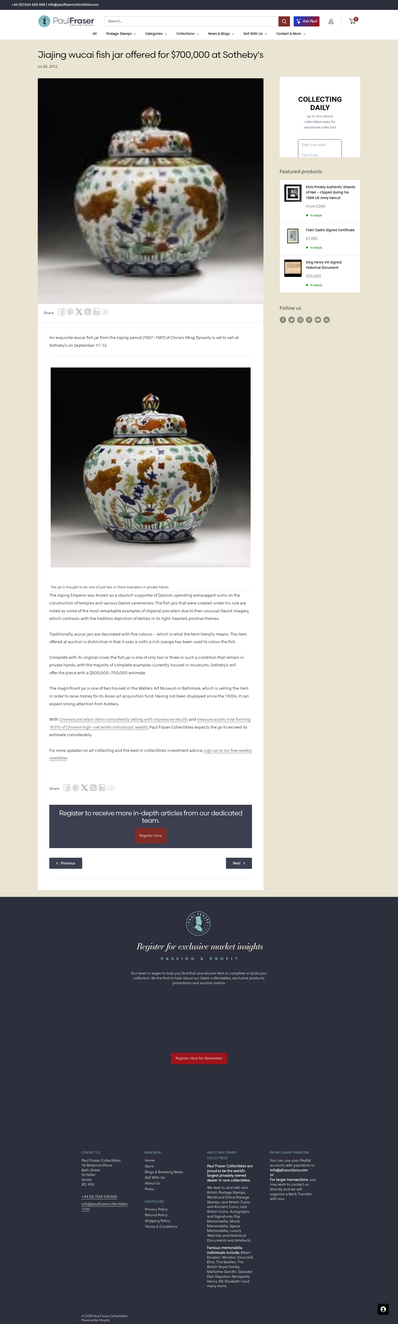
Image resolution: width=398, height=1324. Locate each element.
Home (150, 1160)
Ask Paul (310, 21)
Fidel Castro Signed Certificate (330, 230)
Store (149, 1166)
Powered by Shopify (96, 1320)
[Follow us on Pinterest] (309, 319)
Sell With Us (155, 1177)
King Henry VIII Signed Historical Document (324, 265)
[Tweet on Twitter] (79, 313)
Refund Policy (156, 1215)
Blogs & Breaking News (164, 1172)
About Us (152, 1183)
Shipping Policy (157, 1221)
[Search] (284, 21)
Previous (68, 863)
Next (236, 863)
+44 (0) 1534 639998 (99, 1197)
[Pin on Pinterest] (70, 313)
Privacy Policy (156, 1209)
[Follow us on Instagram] (300, 319)
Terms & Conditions (161, 1227)
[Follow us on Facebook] (283, 319)
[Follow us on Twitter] (291, 319)
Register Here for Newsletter (199, 1058)
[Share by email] (88, 313)
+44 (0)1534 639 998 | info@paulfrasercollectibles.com (55, 5)
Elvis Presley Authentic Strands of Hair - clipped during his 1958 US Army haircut (330, 192)
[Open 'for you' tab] (383, 1309)
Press (149, 1189)
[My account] (331, 21)
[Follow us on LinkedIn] (326, 319)
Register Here (150, 836)
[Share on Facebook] (61, 313)
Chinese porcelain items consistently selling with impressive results (123, 719)
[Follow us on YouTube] (318, 319)
